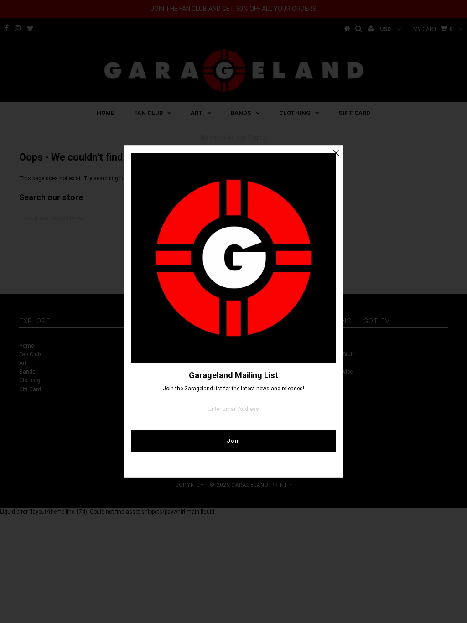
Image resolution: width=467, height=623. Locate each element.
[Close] (336, 153)
